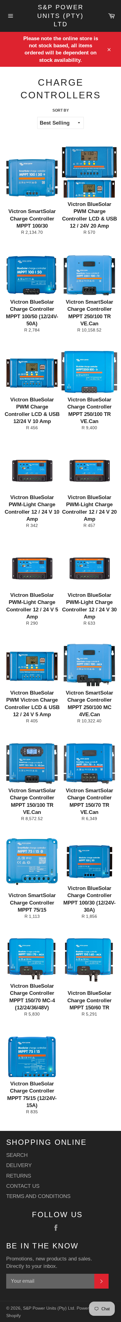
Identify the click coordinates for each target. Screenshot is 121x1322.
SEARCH (17, 1155)
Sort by (60, 110)
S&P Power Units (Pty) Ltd (60, 16)
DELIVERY (19, 1165)
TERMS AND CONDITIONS (38, 1196)
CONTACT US (22, 1186)
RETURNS (18, 1176)
